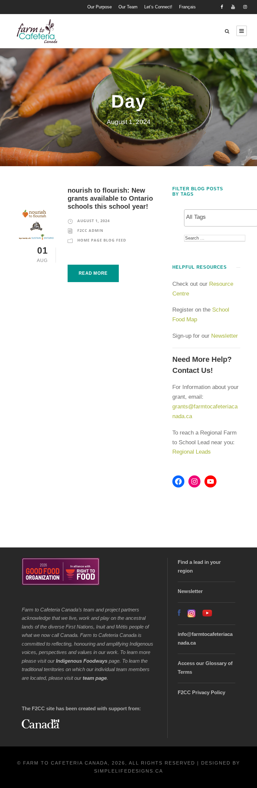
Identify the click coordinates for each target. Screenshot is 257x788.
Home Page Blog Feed (101, 240)
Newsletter (225, 336)
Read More (93, 273)
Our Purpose (99, 6)
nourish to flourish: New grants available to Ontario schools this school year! (110, 198)
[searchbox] (221, 217)
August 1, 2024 (93, 220)
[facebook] (222, 6)
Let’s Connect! (158, 6)
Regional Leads (191, 452)
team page (95, 678)
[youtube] (233, 6)
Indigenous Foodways (81, 661)
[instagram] (245, 6)
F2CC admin (90, 230)
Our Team (128, 6)
